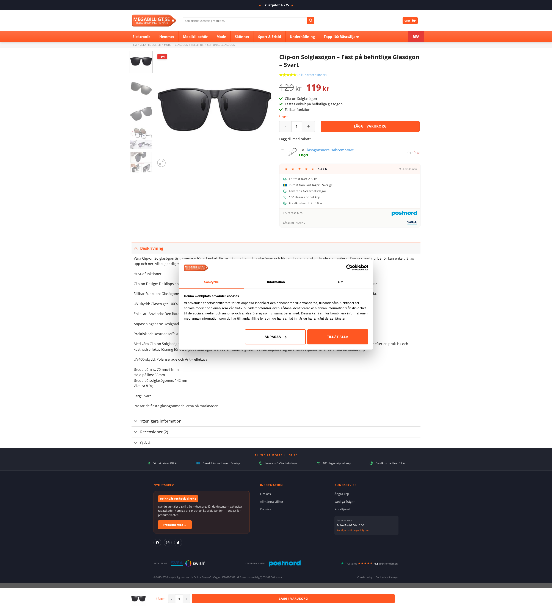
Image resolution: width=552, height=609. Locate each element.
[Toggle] (136, 248)
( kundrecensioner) (312, 75)
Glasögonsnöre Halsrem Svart (329, 150)
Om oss (265, 494)
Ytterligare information (160, 421)
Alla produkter (150, 44)
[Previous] (163, 109)
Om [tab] (340, 282)
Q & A (145, 442)
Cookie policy (364, 577)
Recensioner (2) (154, 431)
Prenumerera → (175, 525)
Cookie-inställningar (387, 577)
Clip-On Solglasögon (221, 44)
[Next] (265, 109)
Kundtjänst (342, 509)
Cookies (265, 509)
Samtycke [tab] (211, 282)
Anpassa (273, 337)
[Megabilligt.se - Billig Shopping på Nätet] (154, 20)
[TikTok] (178, 542)
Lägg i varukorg (370, 126)
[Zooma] (161, 163)
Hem (134, 44)
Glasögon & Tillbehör (189, 44)
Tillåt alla (337, 337)
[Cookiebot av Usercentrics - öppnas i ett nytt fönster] (349, 267)
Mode (167, 44)
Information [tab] (276, 282)
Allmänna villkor (271, 502)
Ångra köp (341, 494)
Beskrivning (151, 248)
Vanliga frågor (344, 502)
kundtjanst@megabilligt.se (353, 530)
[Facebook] (157, 542)
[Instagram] (168, 542)
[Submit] (310, 20)
